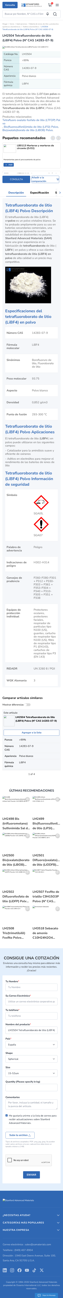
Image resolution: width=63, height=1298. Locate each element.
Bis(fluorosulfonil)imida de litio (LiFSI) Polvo (31, 126)
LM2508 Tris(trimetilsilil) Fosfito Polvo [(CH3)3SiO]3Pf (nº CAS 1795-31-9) (16, 933)
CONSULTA (16, 179)
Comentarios (13, 1097)
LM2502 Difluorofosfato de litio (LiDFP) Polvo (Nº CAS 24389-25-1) (15, 897)
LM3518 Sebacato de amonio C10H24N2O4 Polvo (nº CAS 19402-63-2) (45, 933)
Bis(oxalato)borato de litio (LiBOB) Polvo (27, 130)
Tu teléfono (12, 1010)
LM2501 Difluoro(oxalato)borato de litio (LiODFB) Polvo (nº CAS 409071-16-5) (47, 860)
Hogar (4, 24)
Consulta (10, 5)
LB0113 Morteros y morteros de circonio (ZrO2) (35, 147)
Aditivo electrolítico (31, 26)
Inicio (12, 24)
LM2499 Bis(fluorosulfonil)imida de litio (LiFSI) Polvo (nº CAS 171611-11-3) (47, 824)
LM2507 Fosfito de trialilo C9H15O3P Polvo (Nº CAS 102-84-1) (46, 897)
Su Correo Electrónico (18, 996)
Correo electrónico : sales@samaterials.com (27, 1244)
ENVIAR (31, 1174)
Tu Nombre (12, 981)
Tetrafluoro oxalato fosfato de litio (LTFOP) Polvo (31, 121)
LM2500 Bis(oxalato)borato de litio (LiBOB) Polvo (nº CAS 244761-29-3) (16, 860)
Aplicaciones (21, 24)
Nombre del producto (18, 1024)
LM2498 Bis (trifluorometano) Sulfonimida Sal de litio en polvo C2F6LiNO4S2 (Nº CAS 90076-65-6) (15, 824)
